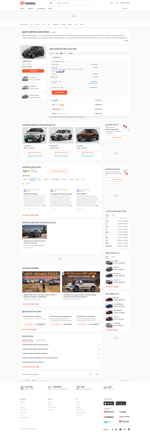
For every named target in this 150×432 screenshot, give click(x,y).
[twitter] (116, 429)
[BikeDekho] (109, 412)
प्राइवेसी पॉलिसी (23, 409)
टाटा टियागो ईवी (117, 323)
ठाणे (106, 223)
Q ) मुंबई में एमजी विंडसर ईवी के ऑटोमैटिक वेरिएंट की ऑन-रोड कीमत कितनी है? (40, 358)
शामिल (57, 53)
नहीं (97, 374)
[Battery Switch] (61, 53)
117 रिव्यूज (28, 64)
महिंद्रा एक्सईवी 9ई (118, 310)
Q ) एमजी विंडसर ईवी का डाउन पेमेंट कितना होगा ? (33, 362)
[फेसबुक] (112, 429)
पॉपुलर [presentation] (113, 215)
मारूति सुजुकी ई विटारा (118, 304)
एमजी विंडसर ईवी (24, 24)
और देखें (126, 40)
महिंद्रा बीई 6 (116, 297)
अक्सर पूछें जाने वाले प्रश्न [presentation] (27, 340)
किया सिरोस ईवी (53, 146)
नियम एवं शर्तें (22, 407)
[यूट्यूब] (120, 429)
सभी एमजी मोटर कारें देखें (110, 287)
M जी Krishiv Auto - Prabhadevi (86, 316)
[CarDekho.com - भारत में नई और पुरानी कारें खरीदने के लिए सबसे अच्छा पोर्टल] (27, 3)
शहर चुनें (126, 8)
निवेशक (21, 415)
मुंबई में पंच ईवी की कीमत (87, 152)
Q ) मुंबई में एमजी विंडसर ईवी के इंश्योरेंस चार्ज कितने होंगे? (34, 353)
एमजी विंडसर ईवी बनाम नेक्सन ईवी (34, 156)
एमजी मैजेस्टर (116, 280)
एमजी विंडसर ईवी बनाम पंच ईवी (87, 156)
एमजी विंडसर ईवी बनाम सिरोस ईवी (61, 156)
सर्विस (64, 53)
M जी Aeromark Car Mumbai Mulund (61, 316)
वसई (106, 229)
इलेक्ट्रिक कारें (112, 330)
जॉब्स (21, 404)
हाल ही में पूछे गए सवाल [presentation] (41, 340)
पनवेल (106, 226)
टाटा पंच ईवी (79, 146)
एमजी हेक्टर (116, 261)
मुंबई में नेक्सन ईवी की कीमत (34, 152)
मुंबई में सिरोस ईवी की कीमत (61, 152)
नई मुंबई (107, 221)
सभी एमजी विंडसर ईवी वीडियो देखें (29, 304)
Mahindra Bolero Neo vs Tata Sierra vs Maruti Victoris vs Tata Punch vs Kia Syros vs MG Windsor (40, 296)
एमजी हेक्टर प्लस (117, 273)
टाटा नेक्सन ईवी (27, 146)
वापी (106, 240)
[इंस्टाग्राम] (125, 429)
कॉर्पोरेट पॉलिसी (23, 412)
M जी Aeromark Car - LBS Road (32, 316)
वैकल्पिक (54, 77)
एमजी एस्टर (116, 267)
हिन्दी (111, 2)
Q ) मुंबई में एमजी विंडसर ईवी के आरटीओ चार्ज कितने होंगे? (35, 349)
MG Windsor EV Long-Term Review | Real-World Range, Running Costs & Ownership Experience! (79, 296)
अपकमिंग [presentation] (113, 257)
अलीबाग (107, 232)
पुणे (106, 235)
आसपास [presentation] (107, 215)
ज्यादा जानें (70, 53)
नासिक (106, 237)
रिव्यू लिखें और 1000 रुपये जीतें (58, 171)
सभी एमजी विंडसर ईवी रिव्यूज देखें (29, 215)
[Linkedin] (129, 429)
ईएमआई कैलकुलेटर (93, 87)
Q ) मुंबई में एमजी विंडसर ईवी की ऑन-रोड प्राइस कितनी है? (35, 344)
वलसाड (107, 243)
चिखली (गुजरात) (108, 246)
